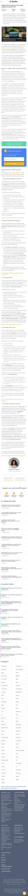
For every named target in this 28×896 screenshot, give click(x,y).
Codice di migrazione (6, 813)
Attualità (17, 675)
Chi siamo (6, 879)
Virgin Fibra (3, 773)
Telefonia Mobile (4, 760)
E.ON (2, 698)
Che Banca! (18, 685)
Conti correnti (19, 837)
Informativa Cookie (9, 882)
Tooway (3, 766)
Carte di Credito (4, 685)
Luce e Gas (4, 825)
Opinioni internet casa (6, 818)
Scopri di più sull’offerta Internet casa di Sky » (14, 455)
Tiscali (2, 763)
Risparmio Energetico (20, 750)
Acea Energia (18, 666)
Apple (2, 672)
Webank (17, 776)
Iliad (17, 718)
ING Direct (3, 724)
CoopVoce (3, 692)
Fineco (17, 708)
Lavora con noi (14, 884)
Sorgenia (3, 756)
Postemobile (18, 740)
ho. (2, 714)
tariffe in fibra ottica (16, 172)
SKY (16, 753)
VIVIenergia (18, 773)
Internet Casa (18, 724)
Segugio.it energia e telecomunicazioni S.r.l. (12, 889)
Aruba (17, 672)
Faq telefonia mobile (19, 807)
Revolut (2, 750)
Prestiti (17, 743)
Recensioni (13, 879)
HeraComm (18, 711)
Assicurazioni (4, 675)
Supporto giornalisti (20, 879)
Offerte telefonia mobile (19, 794)
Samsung (3, 753)
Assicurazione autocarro (19, 833)
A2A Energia (3, 666)
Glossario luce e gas (5, 839)
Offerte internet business (6, 810)
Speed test (3, 811)
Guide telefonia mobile (19, 806)
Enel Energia (3, 701)
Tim (16, 760)
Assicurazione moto (18, 829)
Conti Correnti (4, 688)
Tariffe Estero (17, 800)
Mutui (2, 734)
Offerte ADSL (4, 807)
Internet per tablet (18, 809)
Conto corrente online (19, 840)
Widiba (17, 779)
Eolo (17, 705)
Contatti (19, 884)
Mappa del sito (5, 869)
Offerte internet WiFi (6, 803)
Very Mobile (18, 769)
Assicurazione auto (18, 827)
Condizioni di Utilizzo (15, 880)
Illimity (2, 721)
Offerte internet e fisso (6, 809)
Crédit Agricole (19, 692)
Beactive (3, 682)
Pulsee (2, 747)
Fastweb (16, 330)
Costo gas (3, 841)
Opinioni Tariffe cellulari (19, 804)
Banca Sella (3, 679)
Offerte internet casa (6, 794)
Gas (2, 711)
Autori (9, 879)
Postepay (3, 743)
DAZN (2, 695)
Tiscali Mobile (18, 763)
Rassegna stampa (7, 880)
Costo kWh (3, 840)
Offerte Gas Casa (5, 830)
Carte (3, 855)
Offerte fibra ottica (5, 796)
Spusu (17, 756)
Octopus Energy (4, 737)
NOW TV (17, 734)
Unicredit (3, 769)
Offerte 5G (16, 799)
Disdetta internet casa (6, 814)
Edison (17, 698)
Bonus (17, 682)
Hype (17, 714)
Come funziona (5, 871)
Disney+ (17, 695)
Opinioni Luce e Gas (5, 834)
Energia (17, 701)
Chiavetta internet (18, 810)
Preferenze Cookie (18, 882)
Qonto (17, 747)
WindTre (17, 181)
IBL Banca (3, 718)
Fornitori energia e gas (6, 843)
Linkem (2, 730)
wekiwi (2, 779)
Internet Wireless (4, 727)
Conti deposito (19, 688)
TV (16, 766)
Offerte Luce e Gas (5, 827)
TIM (25, 280)
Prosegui (14, 163)
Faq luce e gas (4, 837)
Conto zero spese (18, 839)
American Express (19, 669)
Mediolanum (18, 730)
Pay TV (3, 862)
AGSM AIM (3, 669)
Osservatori (18, 737)
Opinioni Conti (17, 842)
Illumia (17, 721)
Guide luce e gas (5, 836)
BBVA (17, 679)
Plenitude (3, 740)
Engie (2, 705)
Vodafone (14, 223)
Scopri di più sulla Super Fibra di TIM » (12, 324)
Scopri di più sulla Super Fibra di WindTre (13, 217)
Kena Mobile (18, 727)
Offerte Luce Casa (5, 829)
